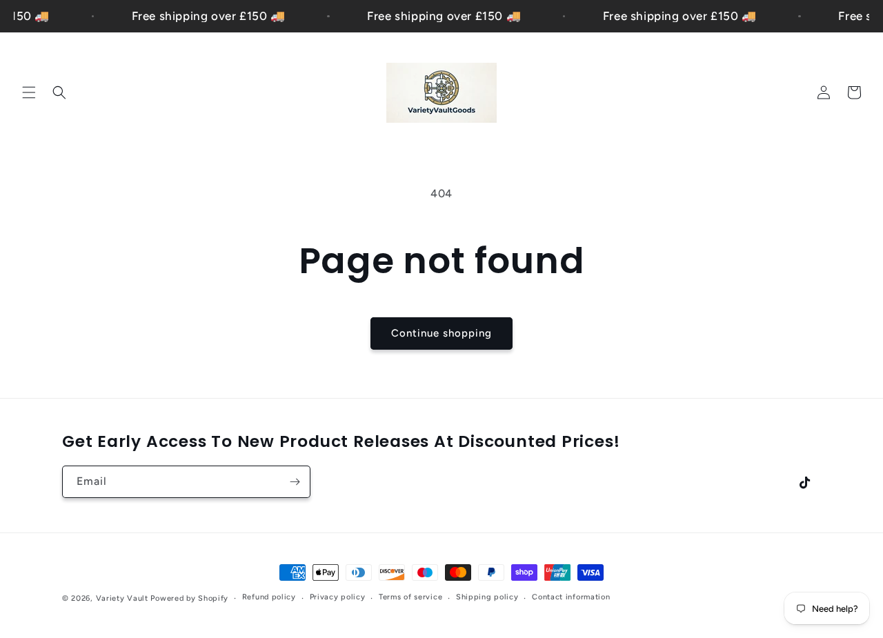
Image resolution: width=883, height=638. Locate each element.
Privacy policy (338, 596)
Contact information (571, 596)
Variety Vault (122, 598)
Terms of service (410, 596)
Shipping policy (487, 596)
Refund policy (269, 596)
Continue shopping (441, 333)
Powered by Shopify (189, 598)
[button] (29, 92)
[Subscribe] (294, 482)
